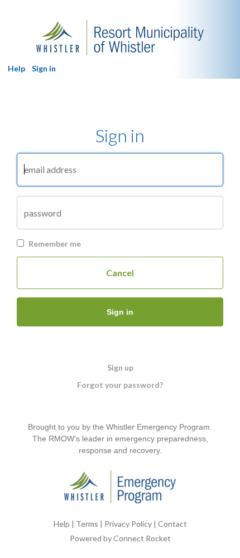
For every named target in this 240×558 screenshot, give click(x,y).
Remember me (54, 243)
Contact (172, 523)
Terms (87, 523)
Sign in (44, 68)
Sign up (120, 367)
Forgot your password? (120, 384)
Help (16, 68)
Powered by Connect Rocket (120, 538)
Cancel (120, 272)
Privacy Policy (128, 523)
